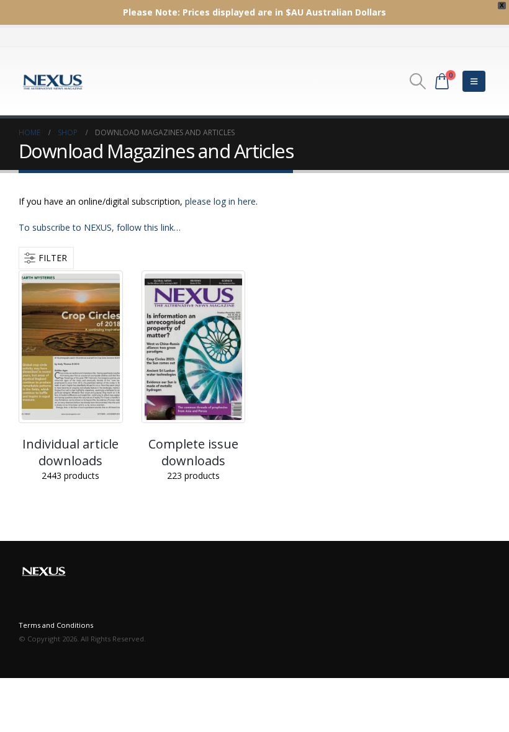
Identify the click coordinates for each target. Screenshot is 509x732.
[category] (71, 346)
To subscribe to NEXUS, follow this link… (100, 227)
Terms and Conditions (56, 625)
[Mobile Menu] (473, 81)
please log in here (220, 201)
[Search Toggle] (418, 81)
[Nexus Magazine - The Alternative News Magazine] (53, 81)
